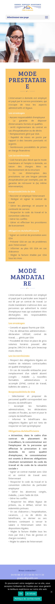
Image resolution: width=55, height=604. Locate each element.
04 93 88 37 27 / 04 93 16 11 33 (27, 574)
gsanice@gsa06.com (27, 578)
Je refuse (30, 593)
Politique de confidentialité (27, 599)
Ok (21, 593)
